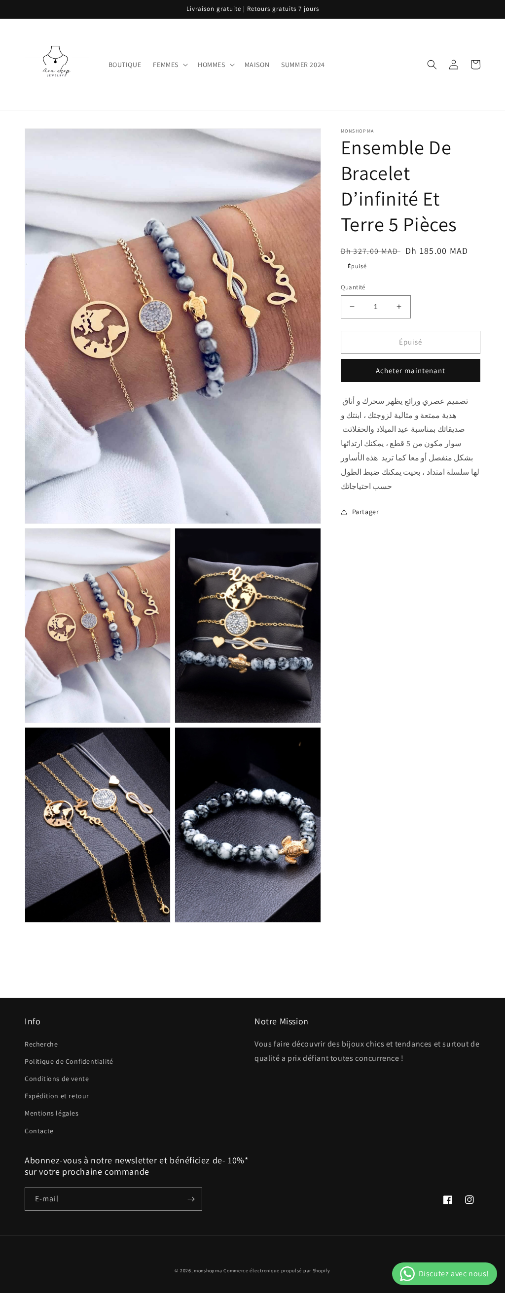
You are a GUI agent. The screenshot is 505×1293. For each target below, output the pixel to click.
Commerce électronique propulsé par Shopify (276, 1270)
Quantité (353, 287)
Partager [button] (365, 511)
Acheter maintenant (410, 370)
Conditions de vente (57, 1078)
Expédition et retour (57, 1095)
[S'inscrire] (191, 1199)
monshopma (208, 1270)
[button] (169, 64)
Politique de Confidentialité (69, 1061)
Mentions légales (52, 1113)
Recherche (41, 1044)
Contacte (39, 1130)
